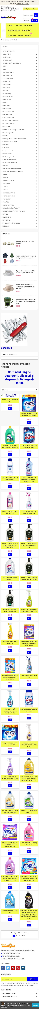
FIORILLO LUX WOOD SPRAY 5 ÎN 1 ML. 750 (10, 642)
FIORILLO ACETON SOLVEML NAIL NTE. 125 (10, 512)
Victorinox (6, 347)
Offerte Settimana (7, 7)
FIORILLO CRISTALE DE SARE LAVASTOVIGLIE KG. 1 (29, 446)
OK (33, 979)
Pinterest (18, 968)
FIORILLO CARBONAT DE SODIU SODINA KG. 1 (28, 710)
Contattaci (5, 11)
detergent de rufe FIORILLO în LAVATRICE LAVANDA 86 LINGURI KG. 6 (29, 643)
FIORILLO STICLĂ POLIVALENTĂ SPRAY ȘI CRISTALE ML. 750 (10, 711)
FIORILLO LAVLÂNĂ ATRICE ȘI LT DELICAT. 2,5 (29, 843)
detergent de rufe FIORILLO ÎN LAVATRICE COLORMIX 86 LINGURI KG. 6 (10, 677)
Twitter (8, 968)
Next (24, 936)
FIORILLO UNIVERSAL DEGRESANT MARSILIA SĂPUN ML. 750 (29, 745)
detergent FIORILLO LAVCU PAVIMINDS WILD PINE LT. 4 (10, 446)
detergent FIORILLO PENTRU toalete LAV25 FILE (10, 744)
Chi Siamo (15, 9)
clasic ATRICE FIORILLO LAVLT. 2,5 (10, 911)
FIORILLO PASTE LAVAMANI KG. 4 (10, 400)
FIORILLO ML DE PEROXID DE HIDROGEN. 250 (10, 478)
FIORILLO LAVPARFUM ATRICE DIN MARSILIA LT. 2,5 (10, 811)
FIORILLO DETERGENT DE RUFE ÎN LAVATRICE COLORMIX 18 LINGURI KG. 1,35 (28, 878)
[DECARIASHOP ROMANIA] (8, 17)
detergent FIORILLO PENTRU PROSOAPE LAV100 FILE (29, 414)
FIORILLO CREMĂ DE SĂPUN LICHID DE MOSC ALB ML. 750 (29, 578)
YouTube (13, 968)
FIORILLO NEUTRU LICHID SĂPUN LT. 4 (10, 578)
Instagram (23, 968)
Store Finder (5, 9)
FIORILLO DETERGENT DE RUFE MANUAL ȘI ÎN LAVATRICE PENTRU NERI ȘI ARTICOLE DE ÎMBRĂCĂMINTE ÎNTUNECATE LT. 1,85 (28, 914)
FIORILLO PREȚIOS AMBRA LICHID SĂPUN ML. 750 (10, 610)
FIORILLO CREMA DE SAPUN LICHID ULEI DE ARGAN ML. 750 (29, 545)
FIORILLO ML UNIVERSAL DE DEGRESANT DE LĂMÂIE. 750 (29, 610)
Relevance (5, 390)
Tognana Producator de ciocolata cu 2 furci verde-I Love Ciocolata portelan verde (26, 301)
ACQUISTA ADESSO (22, 3)
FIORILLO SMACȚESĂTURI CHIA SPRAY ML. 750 (29, 512)
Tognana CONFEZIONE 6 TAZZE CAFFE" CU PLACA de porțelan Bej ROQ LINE (25, 286)
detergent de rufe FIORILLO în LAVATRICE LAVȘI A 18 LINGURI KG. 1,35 (10, 844)
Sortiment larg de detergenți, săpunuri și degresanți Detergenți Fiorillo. (19, 377)
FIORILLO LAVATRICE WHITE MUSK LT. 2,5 (29, 811)
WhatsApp (13, 11)
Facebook (3, 968)
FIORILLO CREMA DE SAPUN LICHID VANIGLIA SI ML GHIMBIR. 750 (10, 545)
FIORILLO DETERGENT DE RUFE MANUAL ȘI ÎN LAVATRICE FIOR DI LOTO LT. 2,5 (9, 878)
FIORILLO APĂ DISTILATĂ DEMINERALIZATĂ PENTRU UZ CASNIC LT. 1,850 (29, 479)
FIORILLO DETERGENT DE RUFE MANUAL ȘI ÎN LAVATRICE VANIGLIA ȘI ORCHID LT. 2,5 (28, 778)
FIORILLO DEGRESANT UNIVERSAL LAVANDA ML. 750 (10, 777)
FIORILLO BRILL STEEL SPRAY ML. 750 (29, 676)
